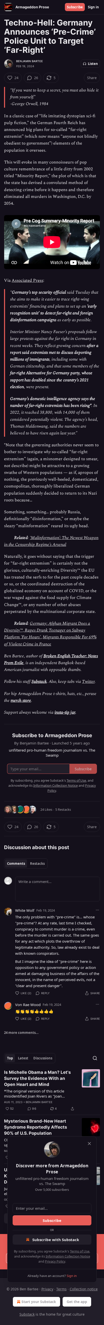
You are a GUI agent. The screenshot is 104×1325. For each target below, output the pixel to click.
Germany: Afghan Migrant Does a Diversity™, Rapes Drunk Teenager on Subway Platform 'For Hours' (47, 630)
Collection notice (84, 1289)
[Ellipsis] (97, 910)
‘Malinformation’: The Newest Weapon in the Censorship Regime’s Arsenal (51, 541)
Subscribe (75, 7)
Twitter (88, 681)
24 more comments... (21, 1032)
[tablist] (26, 863)
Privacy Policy (55, 1261)
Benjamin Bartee (29, 61)
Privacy (47, 1289)
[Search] (95, 1058)
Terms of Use (79, 1251)
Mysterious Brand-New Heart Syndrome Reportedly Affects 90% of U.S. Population (35, 1127)
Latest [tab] (23, 1058)
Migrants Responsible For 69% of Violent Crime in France (50, 640)
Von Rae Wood (28, 1004)
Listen (93, 63)
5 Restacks (63, 809)
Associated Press (27, 280)
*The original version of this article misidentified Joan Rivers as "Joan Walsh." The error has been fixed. (34, 1093)
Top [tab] (10, 1058)
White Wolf (24, 910)
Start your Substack (38, 1301)
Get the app (77, 1301)
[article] (52, 1090)
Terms (61, 1289)
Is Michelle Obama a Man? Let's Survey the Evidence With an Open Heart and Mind (37, 1078)
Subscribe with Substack (55, 1239)
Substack (39, 681)
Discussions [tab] (42, 1058)
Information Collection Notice (68, 1256)
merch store (21, 700)
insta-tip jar (65, 712)
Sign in (93, 7)
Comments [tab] (16, 863)
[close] (89, 1144)
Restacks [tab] (37, 863)
